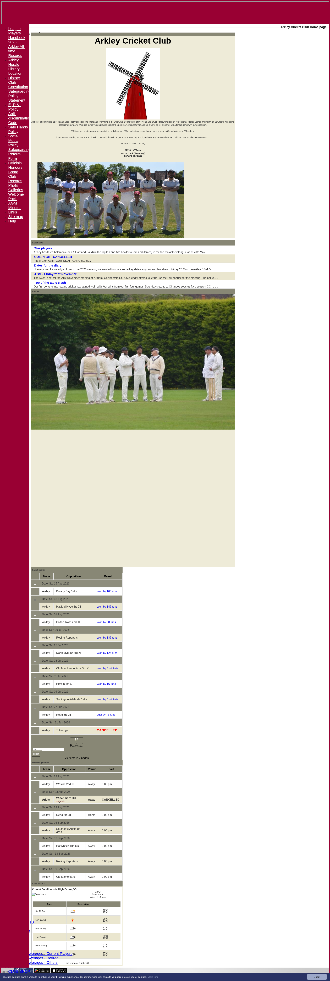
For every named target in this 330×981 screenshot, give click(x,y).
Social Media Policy (13, 140)
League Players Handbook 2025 (16, 35)
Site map (15, 217)
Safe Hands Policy (18, 129)
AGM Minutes (14, 205)
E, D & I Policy (14, 107)
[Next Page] (73, 743)
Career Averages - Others (36, 962)
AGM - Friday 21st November (55, 274)
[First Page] (73, 737)
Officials (15, 163)
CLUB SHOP (19, 971)
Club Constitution (18, 84)
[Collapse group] (35, 584)
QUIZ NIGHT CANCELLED (53, 257)
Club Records (15, 178)
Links (12, 212)
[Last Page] (79, 743)
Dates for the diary (47, 265)
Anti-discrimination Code (19, 118)
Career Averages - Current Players (43, 953)
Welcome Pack (16, 196)
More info (153, 976)
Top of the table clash (50, 282)
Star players (43, 248)
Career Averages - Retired (36, 958)
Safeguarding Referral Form (19, 154)
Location (15, 73)
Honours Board (15, 169)
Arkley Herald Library (14, 64)
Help (12, 221)
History (14, 78)
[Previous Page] (80, 737)
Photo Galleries (15, 187)
